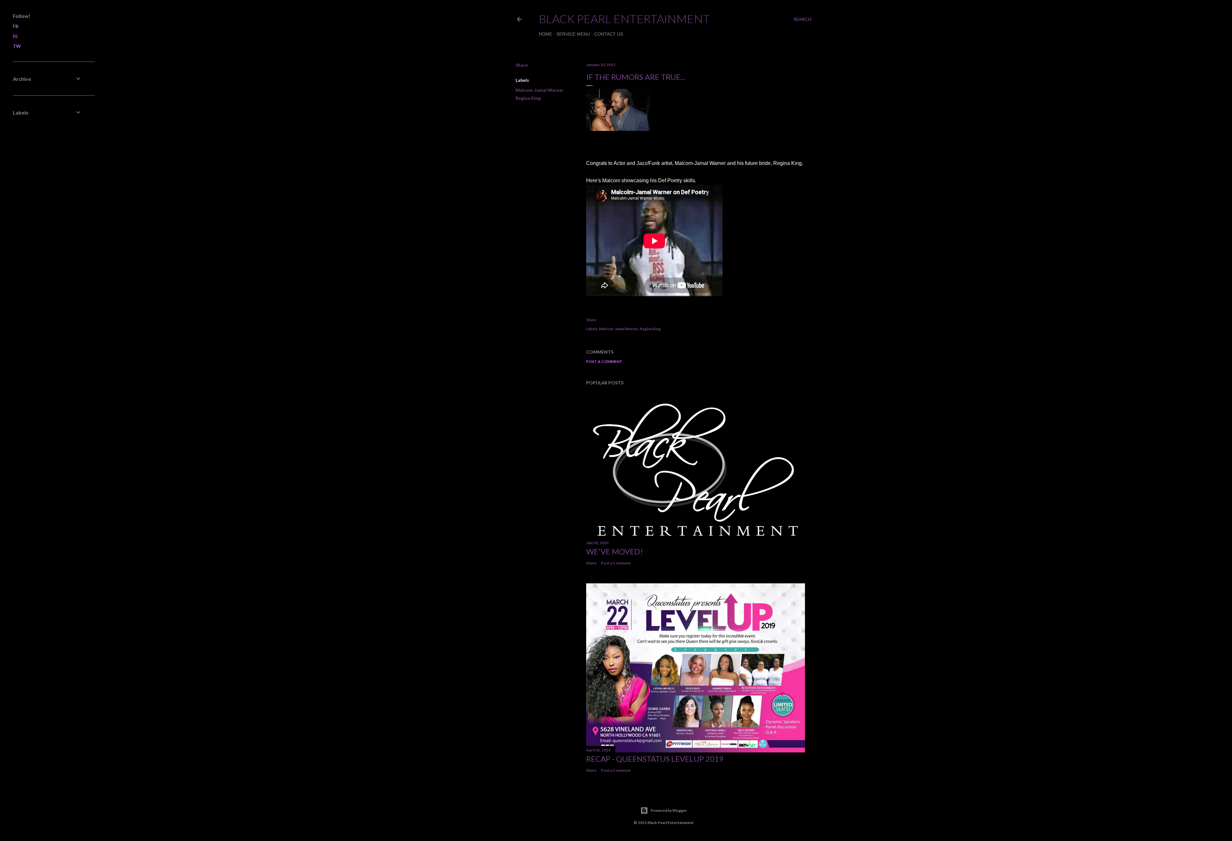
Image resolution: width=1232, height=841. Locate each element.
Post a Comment (604, 361)
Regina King (528, 98)
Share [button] (522, 65)
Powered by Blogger (669, 810)
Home (545, 34)
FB (15, 26)
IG (15, 36)
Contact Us (608, 34)
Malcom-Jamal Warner (540, 90)
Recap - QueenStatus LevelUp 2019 (654, 758)
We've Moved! (614, 551)
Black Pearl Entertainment (624, 19)
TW (17, 46)
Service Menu (573, 34)
